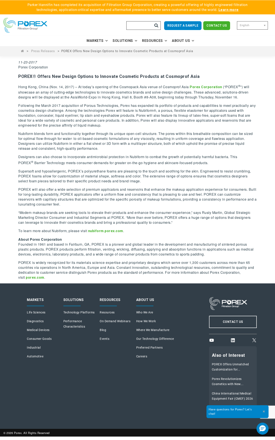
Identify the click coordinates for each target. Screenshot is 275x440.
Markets (95, 41)
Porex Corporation (206, 87)
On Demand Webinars (115, 321)
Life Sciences (36, 312)
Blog (103, 330)
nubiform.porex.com (105, 231)
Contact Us (216, 25)
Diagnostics (35, 321)
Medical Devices (38, 330)
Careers (141, 356)
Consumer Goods (39, 338)
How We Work (146, 321)
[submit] (156, 25)
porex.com (35, 277)
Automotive (35, 356)
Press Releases (43, 51)
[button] (263, 429)
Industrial (34, 347)
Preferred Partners (149, 347)
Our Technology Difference (155, 338)
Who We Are (144, 312)
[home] (31, 25)
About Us (181, 41)
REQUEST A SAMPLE (182, 25)
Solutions (123, 41)
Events (104, 338)
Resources (152, 41)
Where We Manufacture (153, 330)
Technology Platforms (79, 312)
